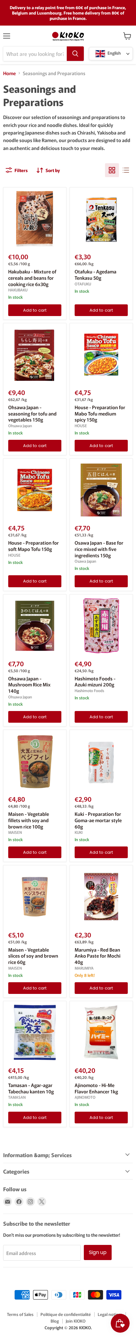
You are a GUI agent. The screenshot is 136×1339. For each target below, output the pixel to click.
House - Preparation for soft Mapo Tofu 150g (33, 545)
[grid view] (112, 170)
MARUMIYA (84, 968)
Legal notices (110, 1314)
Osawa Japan (85, 561)
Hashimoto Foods (89, 690)
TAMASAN (17, 1097)
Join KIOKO (75, 1321)
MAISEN (15, 832)
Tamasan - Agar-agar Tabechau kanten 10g (31, 1088)
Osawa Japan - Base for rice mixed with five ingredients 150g (99, 548)
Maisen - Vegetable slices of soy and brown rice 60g (33, 955)
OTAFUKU (83, 284)
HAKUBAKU (18, 290)
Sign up (98, 1252)
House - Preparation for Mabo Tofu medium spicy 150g (100, 413)
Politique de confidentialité (65, 1314)
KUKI (79, 832)
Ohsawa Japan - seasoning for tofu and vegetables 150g (32, 413)
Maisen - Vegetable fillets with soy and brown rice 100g (28, 819)
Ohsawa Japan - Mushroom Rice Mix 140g (29, 684)
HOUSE (81, 425)
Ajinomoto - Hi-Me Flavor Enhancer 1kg (96, 1088)
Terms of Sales (20, 1314)
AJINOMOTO (85, 1097)
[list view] (126, 170)
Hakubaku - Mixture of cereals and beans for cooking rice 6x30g (32, 277)
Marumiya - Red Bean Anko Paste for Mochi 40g (98, 955)
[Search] (75, 53)
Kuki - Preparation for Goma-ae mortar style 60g (98, 819)
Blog (55, 1321)
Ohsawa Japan (20, 425)
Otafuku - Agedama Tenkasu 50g (95, 274)
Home (9, 73)
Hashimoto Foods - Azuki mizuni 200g (95, 681)
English (114, 53)
